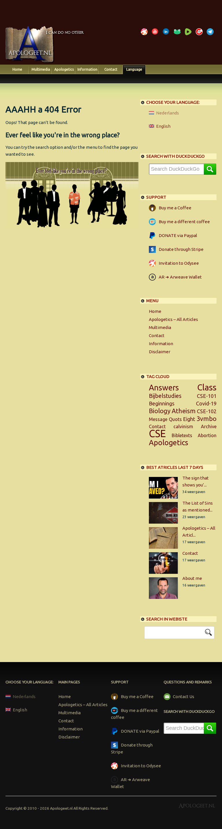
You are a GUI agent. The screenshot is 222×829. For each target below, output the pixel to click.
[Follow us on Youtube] (156, 35)
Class (207, 387)
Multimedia (41, 69)
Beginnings (161, 403)
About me (192, 578)
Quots (175, 419)
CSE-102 (207, 411)
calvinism (183, 426)
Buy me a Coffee (175, 207)
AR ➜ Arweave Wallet (180, 277)
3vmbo (207, 418)
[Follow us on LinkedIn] (167, 35)
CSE (157, 433)
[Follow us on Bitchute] (200, 35)
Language (134, 69)
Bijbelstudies (165, 396)
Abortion (207, 435)
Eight (189, 419)
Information (87, 69)
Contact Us (183, 696)
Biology (160, 410)
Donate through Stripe (181, 249)
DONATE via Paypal (178, 235)
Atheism (184, 410)
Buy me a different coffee (184, 221)
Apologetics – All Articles (173, 319)
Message (158, 419)
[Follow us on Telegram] (211, 35)
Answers (164, 387)
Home (17, 69)
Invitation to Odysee (179, 263)
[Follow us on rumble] (189, 35)
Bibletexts (182, 435)
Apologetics (64, 69)
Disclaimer (159, 351)
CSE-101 (207, 396)
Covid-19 (206, 403)
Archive (209, 426)
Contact (110, 69)
